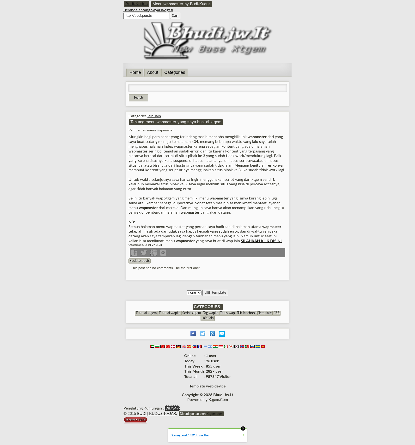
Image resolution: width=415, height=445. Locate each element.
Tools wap (227, 313)
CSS (277, 313)
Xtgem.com (215, 414)
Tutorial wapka (169, 313)
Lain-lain (207, 318)
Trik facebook (246, 313)
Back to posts (139, 261)
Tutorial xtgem (146, 313)
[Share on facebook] (134, 254)
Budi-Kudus (136, 3)
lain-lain (154, 116)
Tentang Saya (148, 10)
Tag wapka (210, 313)
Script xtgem (191, 313)
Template (265, 313)
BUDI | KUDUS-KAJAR (156, 414)
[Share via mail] (163, 254)
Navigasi (166, 10)
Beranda (130, 10)
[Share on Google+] (154, 254)
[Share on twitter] (144, 254)
